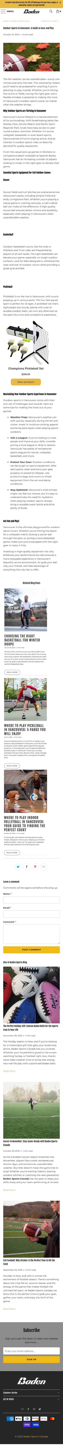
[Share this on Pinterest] (35, 867)
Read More (9, 1071)
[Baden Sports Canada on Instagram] (34, 1409)
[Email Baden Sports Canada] (22, 1409)
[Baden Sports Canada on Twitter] (39, 1409)
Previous (45, 21)
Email (7, 907)
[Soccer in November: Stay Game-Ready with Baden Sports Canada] (31, 1110)
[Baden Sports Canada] (31, 11)
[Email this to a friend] (43, 867)
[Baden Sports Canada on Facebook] (28, 1409)
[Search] (51, 11)
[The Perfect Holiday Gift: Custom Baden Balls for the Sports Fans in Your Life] (31, 995)
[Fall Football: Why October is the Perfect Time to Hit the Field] (31, 1229)
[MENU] (1, 11)
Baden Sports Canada (35, 1436)
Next (55, 21)
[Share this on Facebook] (26, 867)
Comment (9, 922)
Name (7, 893)
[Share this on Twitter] (18, 867)
